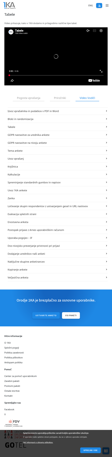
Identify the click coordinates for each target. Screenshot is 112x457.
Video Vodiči (87, 98)
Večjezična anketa (18, 277)
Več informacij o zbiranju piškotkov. (38, 442)
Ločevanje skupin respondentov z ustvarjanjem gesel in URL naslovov (48, 206)
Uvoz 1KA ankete (17, 190)
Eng (90, 5)
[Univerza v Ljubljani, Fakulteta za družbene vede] (56, 423)
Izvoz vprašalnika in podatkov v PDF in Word (33, 111)
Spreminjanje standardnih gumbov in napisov (34, 182)
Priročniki (60, 98)
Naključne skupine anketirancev (26, 261)
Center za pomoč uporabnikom (20, 376)
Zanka (11, 198)
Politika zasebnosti (14, 352)
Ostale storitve (12, 390)
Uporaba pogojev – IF (20, 237)
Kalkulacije (14, 174)
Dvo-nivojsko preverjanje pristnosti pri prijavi (34, 245)
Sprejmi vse (90, 450)
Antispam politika (13, 362)
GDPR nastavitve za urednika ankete (28, 134)
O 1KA (7, 342)
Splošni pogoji (11, 347)
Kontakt (8, 395)
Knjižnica (13, 166)
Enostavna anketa (18, 222)
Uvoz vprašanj (16, 158)
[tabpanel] (56, 194)
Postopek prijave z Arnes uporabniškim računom (36, 230)
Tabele (11, 127)
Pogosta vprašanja (28, 98)
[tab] (28, 98)
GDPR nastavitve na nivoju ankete (27, 142)
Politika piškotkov (13, 357)
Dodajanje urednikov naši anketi (26, 253)
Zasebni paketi (11, 381)
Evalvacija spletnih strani (22, 214)
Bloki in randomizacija (20, 119)
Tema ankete (15, 150)
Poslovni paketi (12, 385)
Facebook (9, 409)
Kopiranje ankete (17, 269)
